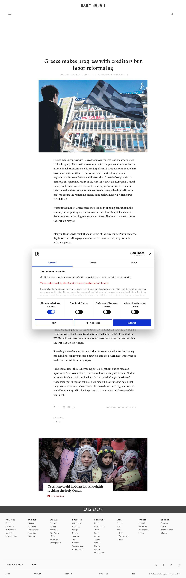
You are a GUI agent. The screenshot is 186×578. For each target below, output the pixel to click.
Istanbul (31, 523)
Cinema (119, 523)
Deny (53, 323)
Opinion (165, 520)
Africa (52, 536)
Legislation (10, 526)
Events (119, 529)
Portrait (119, 533)
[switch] (79, 312)
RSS (133, 574)
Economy (75, 526)
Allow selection (93, 323)
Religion (97, 543)
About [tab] (134, 263)
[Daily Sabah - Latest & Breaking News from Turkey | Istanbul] (93, 5)
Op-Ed (163, 526)
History (97, 546)
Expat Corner (99, 552)
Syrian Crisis (54, 539)
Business (77, 520)
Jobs (8, 574)
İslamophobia (55, 543)
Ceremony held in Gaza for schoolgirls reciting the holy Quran (75, 488)
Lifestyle (99, 520)
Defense (75, 543)
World (53, 520)
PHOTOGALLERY (57, 496)
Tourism (75, 536)
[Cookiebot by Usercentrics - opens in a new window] (132, 254)
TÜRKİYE (32, 520)
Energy (74, 529)
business (57, 422)
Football (142, 523)
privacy (37, 574)
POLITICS (10, 520)
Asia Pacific (54, 533)
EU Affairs (9, 533)
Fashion (97, 536)
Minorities (32, 533)
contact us (102, 574)
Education (32, 526)
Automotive (76, 523)
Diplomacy (10, 523)
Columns (164, 523)
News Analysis (11, 536)
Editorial (164, 533)
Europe (53, 526)
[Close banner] (150, 254)
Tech (74, 539)
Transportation (78, 546)
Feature (97, 549)
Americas (53, 529)
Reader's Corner (167, 529)
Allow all (132, 323)
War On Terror (11, 529)
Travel (96, 529)
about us (69, 574)
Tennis (141, 533)
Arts (119, 520)
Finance (75, 533)
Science (97, 539)
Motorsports (143, 529)
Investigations (33, 529)
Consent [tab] (52, 263)
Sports (142, 520)
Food (96, 533)
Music (119, 526)
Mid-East (53, 523)
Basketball (143, 526)
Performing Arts (123, 536)
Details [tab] (93, 263)
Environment (99, 526)
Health (96, 523)
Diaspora (31, 536)
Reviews (120, 539)
